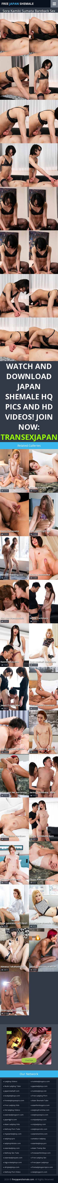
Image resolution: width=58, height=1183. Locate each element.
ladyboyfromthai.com (40, 1110)
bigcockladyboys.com (13, 1162)
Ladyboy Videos (10, 1081)
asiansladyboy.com (12, 1148)
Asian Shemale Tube (40, 1100)
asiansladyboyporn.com (13, 1115)
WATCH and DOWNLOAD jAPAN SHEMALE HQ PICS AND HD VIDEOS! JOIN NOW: (29, 401)
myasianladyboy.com (12, 1134)
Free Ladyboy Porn (39, 1096)
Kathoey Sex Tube (11, 1153)
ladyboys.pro (9, 1138)
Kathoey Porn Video (12, 1172)
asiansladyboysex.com (13, 1157)
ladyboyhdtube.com (12, 1143)
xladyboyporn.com (39, 1172)
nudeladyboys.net (39, 1091)
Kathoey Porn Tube (12, 1129)
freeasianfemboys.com (41, 1153)
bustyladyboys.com (12, 1096)
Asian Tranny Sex (39, 1148)
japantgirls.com (10, 1119)
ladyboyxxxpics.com (40, 1115)
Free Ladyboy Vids (11, 1105)
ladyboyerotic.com (39, 1129)
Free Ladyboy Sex (39, 1157)
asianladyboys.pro (39, 1143)
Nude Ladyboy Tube (12, 1086)
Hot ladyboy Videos (12, 1110)
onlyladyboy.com (39, 1124)
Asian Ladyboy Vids (12, 1124)
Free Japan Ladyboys (40, 1162)
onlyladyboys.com (39, 1119)
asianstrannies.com (39, 1134)
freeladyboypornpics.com (42, 1167)
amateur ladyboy (39, 1138)
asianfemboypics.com (41, 1105)
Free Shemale (17, 4)
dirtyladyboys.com (11, 1167)
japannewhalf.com (11, 1091)
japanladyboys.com (39, 1086)
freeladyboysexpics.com (14, 1100)
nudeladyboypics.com (41, 1081)
